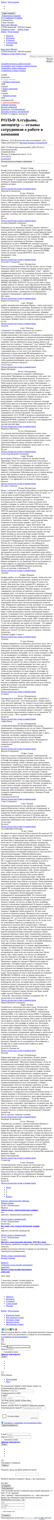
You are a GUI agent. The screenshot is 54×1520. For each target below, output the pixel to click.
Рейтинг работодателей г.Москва (15, 1201)
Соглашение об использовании (14, 1337)
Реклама (9, 45)
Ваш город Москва (9, 25)
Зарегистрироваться (11, 102)
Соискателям (11, 43)
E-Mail (4, 1395)
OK (2, 1339)
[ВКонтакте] (3, 1329)
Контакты (10, 38)
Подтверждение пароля (11, 1408)
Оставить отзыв (13, 1320)
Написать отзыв (13, 1315)
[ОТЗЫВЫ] (11, 18)
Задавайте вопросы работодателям (16, 64)
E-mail (3, 1346)
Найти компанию (10, 89)
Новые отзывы (7, 1203)
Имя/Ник (5, 1391)
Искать (49, 61)
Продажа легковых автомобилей (33, 143)
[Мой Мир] (10, 1329)
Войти (4, 2)
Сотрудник (6, 1486)
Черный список (12, 1322)
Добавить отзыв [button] (8, 29)
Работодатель (7, 1488)
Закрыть (5, 1465)
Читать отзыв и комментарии (13, 1219)
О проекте (10, 40)
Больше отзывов (8, 1258)
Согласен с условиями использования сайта (23, 1423)
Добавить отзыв (9, 95)
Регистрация (13, 2)
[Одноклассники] (8, 1329)
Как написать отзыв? (15, 1317)
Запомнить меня (11, 1352)
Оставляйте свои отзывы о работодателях (19, 66)
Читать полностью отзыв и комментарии (18, 189)
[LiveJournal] (13, 1329)
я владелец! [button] (6, 159)
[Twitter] (5, 1329)
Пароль (4, 1349)
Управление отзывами (11, 16)
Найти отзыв (23, 29)
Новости (9, 36)
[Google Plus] (16, 1329)
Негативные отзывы (14, 1324)
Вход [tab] (8, 1382)
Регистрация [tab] (11, 1379)
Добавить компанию (11, 82)
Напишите (29, 1518)
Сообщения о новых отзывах (13, 70)
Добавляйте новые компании (13, 68)
